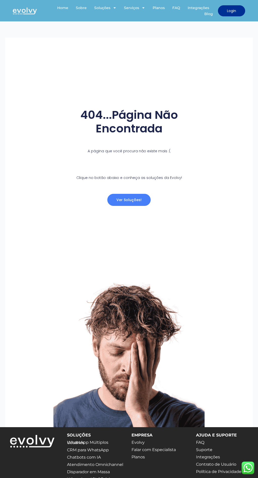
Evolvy (138, 442)
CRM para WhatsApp (88, 450)
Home (62, 8)
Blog (208, 14)
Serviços (131, 8)
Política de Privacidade (218, 471)
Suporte (204, 449)
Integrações (198, 8)
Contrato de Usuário (216, 464)
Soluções (102, 8)
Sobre (81, 8)
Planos (159, 8)
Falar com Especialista (154, 449)
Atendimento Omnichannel (95, 464)
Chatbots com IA (84, 457)
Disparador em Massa (88, 471)
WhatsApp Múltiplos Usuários (87, 442)
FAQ (176, 8)
